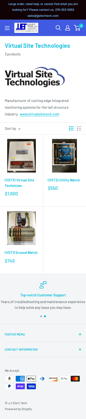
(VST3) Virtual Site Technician (19, 183)
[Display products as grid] (71, 128)
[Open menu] (7, 28)
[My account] (67, 27)
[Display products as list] (79, 128)
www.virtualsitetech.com (39, 114)
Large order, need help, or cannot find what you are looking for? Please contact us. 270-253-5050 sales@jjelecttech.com (43, 10)
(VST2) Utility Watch (64, 180)
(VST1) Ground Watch (21, 252)
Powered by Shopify (18, 409)
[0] (77, 28)
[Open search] (58, 27)
